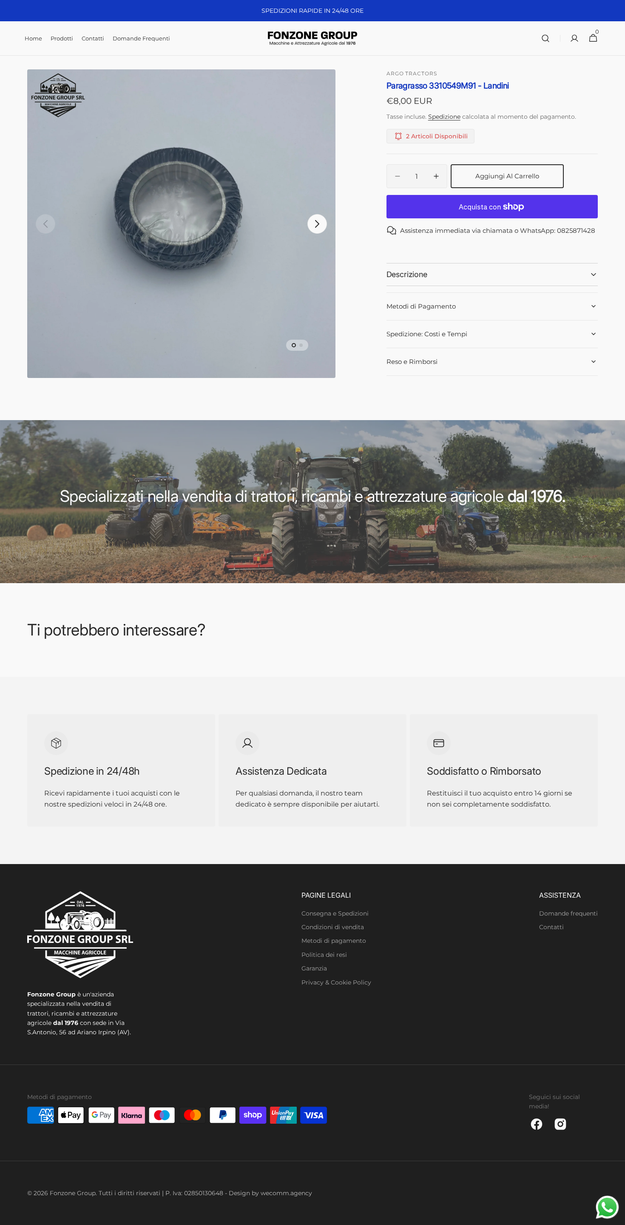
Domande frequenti (568, 913)
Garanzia (314, 968)
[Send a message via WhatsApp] (607, 1207)
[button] (545, 38)
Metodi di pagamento (333, 941)
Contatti (551, 927)
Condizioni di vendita (332, 927)
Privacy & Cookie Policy (336, 982)
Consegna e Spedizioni (335, 913)
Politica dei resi (324, 955)
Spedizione (444, 116)
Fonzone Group (73, 1193)
